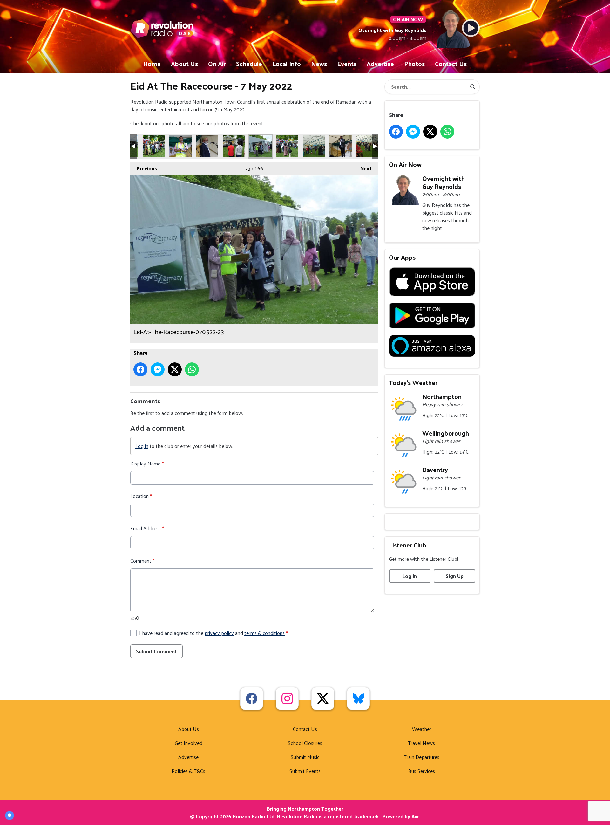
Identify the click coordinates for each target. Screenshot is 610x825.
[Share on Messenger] (158, 369)
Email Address (147, 528)
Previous (143, 168)
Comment (142, 561)
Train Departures (421, 756)
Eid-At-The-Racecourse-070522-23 (260, 146)
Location (141, 496)
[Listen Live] (471, 28)
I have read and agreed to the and (213, 633)
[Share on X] (175, 369)
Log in (141, 445)
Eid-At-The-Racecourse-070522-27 (367, 146)
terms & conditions (264, 632)
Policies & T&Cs (188, 770)
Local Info (286, 63)
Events (346, 63)
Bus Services (421, 770)
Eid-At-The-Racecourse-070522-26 (340, 146)
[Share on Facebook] (140, 369)
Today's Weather (413, 382)
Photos (414, 63)
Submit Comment (156, 651)
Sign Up (455, 576)
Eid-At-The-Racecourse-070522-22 (234, 146)
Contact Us (451, 63)
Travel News (421, 742)
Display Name (147, 463)
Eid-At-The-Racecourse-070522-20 (180, 146)
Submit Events (305, 770)
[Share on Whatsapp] (192, 369)
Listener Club (407, 545)
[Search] (473, 87)
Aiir (415, 816)
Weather (421, 728)
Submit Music (305, 756)
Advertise (380, 63)
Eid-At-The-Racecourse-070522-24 (287, 146)
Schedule (249, 63)
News (319, 63)
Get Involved (188, 742)
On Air (217, 63)
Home (152, 63)
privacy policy (219, 632)
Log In (410, 576)
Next (363, 168)
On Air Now (405, 164)
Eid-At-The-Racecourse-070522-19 (154, 146)
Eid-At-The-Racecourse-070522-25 (314, 146)
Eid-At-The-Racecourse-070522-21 (207, 146)
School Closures (305, 742)
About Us (184, 63)
